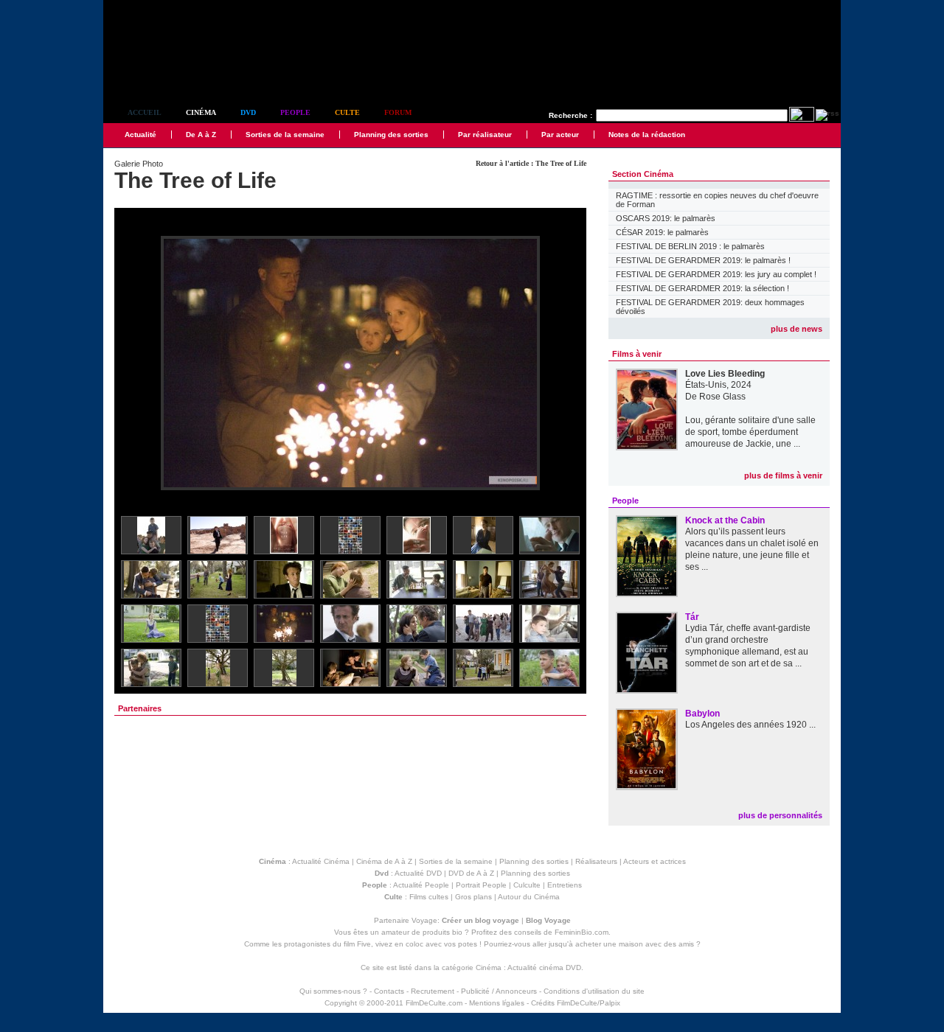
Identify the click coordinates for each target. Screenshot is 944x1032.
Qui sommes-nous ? (333, 991)
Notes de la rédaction (646, 134)
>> (565, 364)
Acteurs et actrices (654, 861)
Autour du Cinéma (529, 897)
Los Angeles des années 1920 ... (750, 724)
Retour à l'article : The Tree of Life (531, 163)
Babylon (702, 713)
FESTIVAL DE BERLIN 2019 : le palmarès (690, 246)
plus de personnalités (780, 815)
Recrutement (432, 991)
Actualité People (421, 885)
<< (135, 364)
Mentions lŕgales (496, 1003)
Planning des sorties (391, 134)
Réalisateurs (596, 861)
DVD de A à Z (471, 873)
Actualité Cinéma (321, 861)
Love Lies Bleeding (725, 374)
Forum (398, 112)
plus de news (796, 328)
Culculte (527, 885)
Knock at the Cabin (725, 520)
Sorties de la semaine (285, 134)
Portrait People (481, 885)
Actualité (140, 134)
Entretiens (564, 885)
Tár (692, 617)
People (295, 112)
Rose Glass (722, 396)
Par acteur (560, 134)
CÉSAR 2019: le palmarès (662, 232)
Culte (347, 112)
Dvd (248, 112)
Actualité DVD (418, 873)
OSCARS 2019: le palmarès (665, 218)
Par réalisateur (485, 134)
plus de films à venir (783, 475)
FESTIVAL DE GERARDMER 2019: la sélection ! (702, 288)
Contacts (389, 991)
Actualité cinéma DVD (544, 967)
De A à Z (201, 134)
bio (457, 932)
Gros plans (473, 897)
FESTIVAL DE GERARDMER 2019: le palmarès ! (703, 260)
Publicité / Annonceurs (499, 991)
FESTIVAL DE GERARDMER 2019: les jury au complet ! (716, 274)
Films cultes (428, 897)
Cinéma (201, 112)
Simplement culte (184, 73)
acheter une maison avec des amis (634, 944)
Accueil (145, 112)
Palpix (610, 1003)
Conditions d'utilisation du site (594, 991)
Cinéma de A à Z (384, 861)
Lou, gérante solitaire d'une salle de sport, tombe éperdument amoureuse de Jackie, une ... (750, 432)
